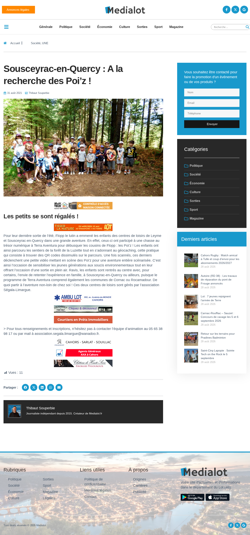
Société (84, 27)
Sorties (142, 27)
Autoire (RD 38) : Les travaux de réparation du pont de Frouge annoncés (219, 279)
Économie (104, 27)
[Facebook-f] (226, 9)
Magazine (176, 27)
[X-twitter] (235, 9)
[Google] (244, 9)
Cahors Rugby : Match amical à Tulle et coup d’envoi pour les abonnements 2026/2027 (220, 259)
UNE (45, 43)
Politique (65, 27)
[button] (25, 387)
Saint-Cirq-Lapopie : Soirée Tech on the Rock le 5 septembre (217, 354)
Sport (158, 27)
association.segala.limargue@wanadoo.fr (67, 334)
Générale (46, 27)
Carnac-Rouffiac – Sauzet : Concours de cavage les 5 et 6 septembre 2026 (219, 317)
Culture (124, 27)
